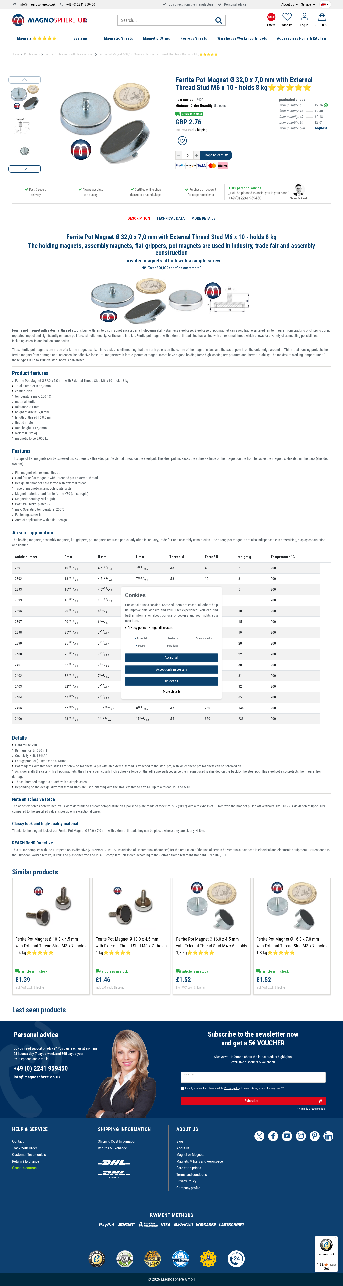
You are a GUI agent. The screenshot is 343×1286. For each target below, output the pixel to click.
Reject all (171, 681)
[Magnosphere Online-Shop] (49, 19)
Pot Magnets (32, 54)
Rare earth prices (188, 1168)
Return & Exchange (25, 1161)
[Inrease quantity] (197, 155)
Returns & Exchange (112, 1148)
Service (306, 4)
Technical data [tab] (171, 218)
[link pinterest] (315, 1136)
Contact (18, 1141)
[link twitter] (259, 1136)
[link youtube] (287, 1136)
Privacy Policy (186, 1181)
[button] (24, 169)
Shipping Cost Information (117, 1141)
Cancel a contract (25, 1168)
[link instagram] (301, 1136)
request (321, 128)
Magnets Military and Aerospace (199, 1161)
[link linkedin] (328, 1136)
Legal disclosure (162, 628)
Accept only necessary (171, 669)
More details (171, 691)
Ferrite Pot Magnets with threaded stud (69, 54)
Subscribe (251, 1101)
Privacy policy (137, 628)
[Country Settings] (324, 4)
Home (15, 54)
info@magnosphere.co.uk (37, 4)
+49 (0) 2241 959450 (80, 4)
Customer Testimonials (29, 1154)
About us (288, 4)
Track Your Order (24, 1148)
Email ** (189, 1074)
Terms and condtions (191, 1174)
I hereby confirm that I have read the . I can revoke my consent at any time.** (234, 1088)
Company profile (188, 1188)
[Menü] (335, 1239)
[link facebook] (273, 1136)
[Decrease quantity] (179, 155)
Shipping (201, 130)
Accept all (171, 657)
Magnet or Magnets (190, 1154)
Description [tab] (139, 218)
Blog (179, 1141)
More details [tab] (203, 218)
